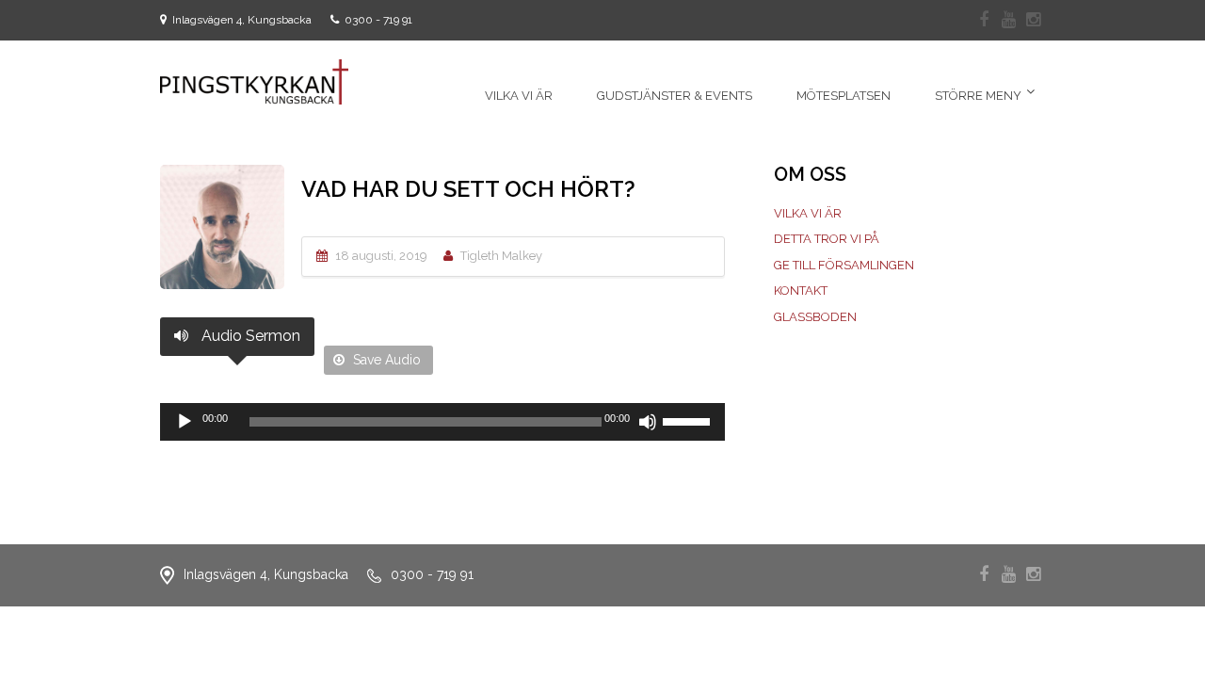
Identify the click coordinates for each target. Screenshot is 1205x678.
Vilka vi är (808, 213)
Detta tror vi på (826, 239)
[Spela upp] (184, 421)
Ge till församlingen (844, 265)
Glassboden (815, 317)
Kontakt (800, 290)
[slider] (689, 420)
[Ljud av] (647, 421)
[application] (442, 422)
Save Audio (385, 359)
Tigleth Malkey (501, 256)
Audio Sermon (249, 336)
